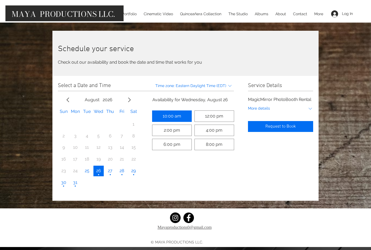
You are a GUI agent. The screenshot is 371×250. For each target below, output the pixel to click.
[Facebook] (188, 217)
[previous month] (68, 100)
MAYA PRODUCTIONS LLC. (63, 14)
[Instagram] (175, 217)
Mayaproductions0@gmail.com (185, 227)
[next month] (129, 100)
